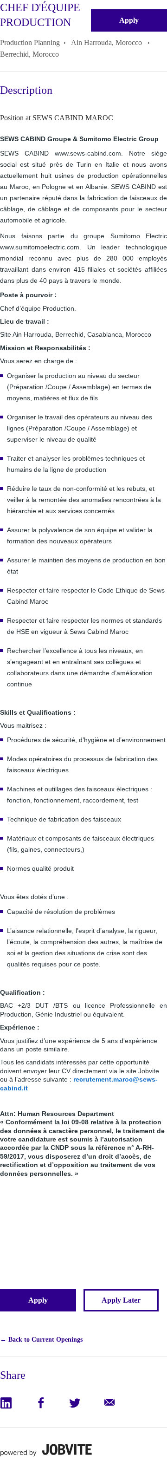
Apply (129, 20)
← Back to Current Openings (41, 1339)
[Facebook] (51, 1403)
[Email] (120, 1403)
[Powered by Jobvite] (46, 1450)
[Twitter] (85, 1403)
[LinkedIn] (17, 1403)
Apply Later (121, 1300)
